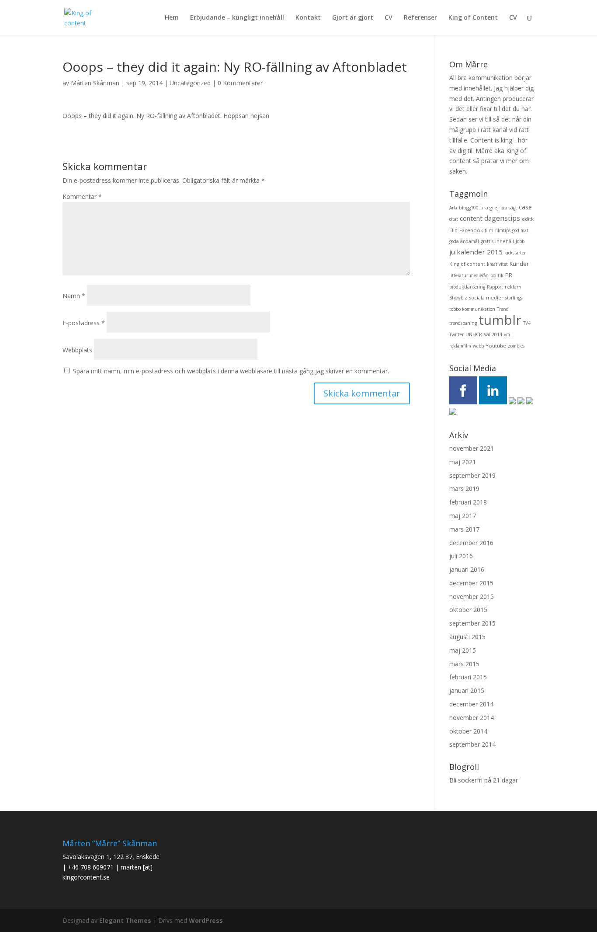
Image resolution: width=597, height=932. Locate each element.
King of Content (473, 17)
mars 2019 (464, 488)
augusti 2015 (467, 637)
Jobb (520, 241)
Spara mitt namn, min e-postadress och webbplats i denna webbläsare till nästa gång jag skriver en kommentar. (231, 371)
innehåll (504, 241)
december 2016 (471, 543)
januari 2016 (466, 569)
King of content (467, 264)
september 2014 (472, 744)
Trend (503, 309)
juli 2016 (461, 556)
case (525, 207)
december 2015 (471, 583)
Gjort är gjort (352, 17)
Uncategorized (190, 83)
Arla (453, 208)
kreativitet (497, 264)
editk (528, 219)
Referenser (420, 17)
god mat (520, 230)
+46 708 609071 (91, 867)
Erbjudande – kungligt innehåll (237, 17)
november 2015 (471, 596)
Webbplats (77, 350)
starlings (513, 298)
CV (388, 17)
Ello (453, 230)
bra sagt (508, 208)
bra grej (489, 207)
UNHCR (473, 334)
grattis (487, 241)
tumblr (500, 320)
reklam (513, 286)
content (471, 218)
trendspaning (463, 323)
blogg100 (469, 208)
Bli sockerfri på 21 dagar (483, 780)
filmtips (502, 230)
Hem (172, 17)
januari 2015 (466, 690)
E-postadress (83, 323)
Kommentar (82, 196)
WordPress (206, 920)
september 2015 (472, 623)
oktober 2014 (468, 731)
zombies (516, 346)
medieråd (479, 275)
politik (496, 275)
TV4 (527, 323)
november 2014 (471, 717)
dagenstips (502, 218)
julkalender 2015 (476, 251)
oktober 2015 (468, 609)
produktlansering (467, 287)
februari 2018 (468, 502)
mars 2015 (464, 664)
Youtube (496, 345)
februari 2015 (468, 677)
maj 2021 (462, 462)
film (489, 230)
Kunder (519, 264)
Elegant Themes (125, 920)
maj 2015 (462, 650)
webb (478, 346)
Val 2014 (493, 334)
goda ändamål (464, 241)
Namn (73, 296)
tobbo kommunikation (472, 309)
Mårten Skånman (95, 83)
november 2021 (471, 448)
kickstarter (515, 253)
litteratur (458, 275)
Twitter (456, 334)
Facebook (471, 230)
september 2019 (472, 475)
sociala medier (486, 297)
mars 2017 (464, 529)
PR (508, 275)
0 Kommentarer (240, 83)
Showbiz (458, 298)
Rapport (495, 287)
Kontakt (308, 17)
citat (453, 219)
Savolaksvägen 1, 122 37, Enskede (111, 856)
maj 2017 (462, 515)
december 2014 (471, 704)
